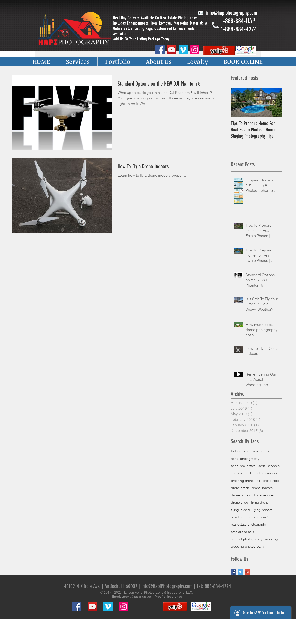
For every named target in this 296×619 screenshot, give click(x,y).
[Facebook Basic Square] (233, 572)
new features (240, 517)
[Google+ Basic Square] (247, 572)
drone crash (240, 488)
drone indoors (262, 488)
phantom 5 (261, 517)
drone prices (240, 495)
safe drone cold (242, 532)
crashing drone (242, 481)
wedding (271, 539)
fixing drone (260, 502)
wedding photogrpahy (247, 546)
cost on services (266, 473)
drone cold (271, 481)
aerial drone (261, 451)
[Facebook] (160, 49)
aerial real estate (243, 466)
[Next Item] (274, 102)
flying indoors (262, 510)
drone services (264, 495)
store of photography (246, 539)
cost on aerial (241, 473)
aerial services (269, 466)
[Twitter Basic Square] (240, 572)
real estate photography (249, 524)
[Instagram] (194, 49)
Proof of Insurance (168, 596)
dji (258, 481)
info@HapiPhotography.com (167, 586)
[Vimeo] (183, 49)
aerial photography (245, 459)
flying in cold (240, 510)
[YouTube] (171, 49)
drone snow (239, 502)
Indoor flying (240, 451)
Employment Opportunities (132, 596)
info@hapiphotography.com (231, 13)
